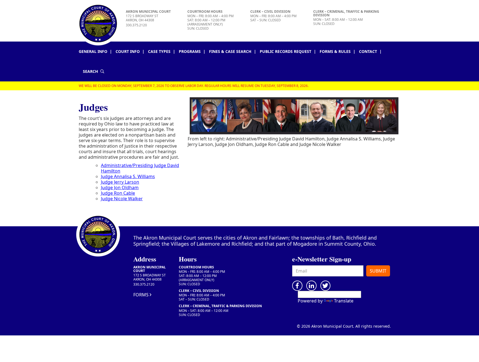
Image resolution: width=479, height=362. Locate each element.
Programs (190, 51)
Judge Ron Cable (118, 193)
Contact (368, 51)
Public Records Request (285, 51)
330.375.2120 (136, 25)
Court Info (128, 51)
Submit (378, 271)
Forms (141, 294)
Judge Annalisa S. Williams (128, 176)
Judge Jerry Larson (120, 182)
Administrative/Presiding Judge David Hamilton (140, 168)
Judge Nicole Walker (122, 199)
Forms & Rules (335, 51)
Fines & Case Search (230, 51)
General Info (93, 51)
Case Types (159, 51)
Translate (343, 301)
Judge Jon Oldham (120, 187)
